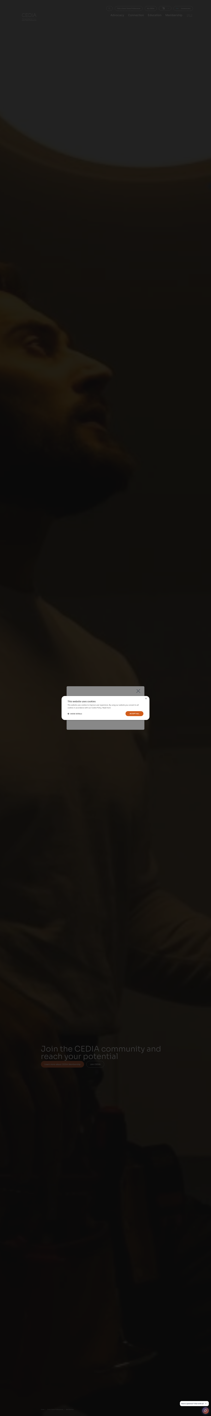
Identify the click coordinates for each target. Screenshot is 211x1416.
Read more (106, 708)
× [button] (146, 698)
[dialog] (105, 708)
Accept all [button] (134, 714)
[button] (75, 714)
